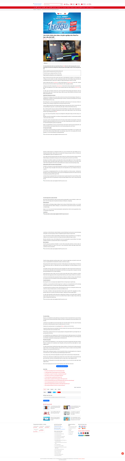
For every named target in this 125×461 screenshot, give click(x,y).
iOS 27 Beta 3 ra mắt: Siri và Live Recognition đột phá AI (54, 375)
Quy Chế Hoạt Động (58, 444)
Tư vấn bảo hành (47, 427)
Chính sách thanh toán (58, 450)
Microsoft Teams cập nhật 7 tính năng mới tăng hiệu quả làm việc (55, 418)
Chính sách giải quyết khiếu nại (59, 449)
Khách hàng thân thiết (58, 455)
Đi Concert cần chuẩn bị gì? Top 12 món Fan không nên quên (54, 370)
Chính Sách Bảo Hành (58, 435)
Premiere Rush (69, 82)
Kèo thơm (70, 429)
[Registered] (80, 435)
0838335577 (83, 458)
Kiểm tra (78, 4)
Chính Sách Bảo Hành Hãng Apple (60, 436)
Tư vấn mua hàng (36, 427)
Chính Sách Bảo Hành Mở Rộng (59, 437)
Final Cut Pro (77, 87)
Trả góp (70, 430)
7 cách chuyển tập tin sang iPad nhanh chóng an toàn (53, 377)
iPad (48, 389)
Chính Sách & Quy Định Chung (59, 433)
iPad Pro (52, 389)
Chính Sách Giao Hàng (58, 432)
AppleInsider (79, 387)
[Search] (61, 4)
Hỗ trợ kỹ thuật (42, 427)
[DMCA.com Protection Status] (86, 435)
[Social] (81, 433)
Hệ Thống (84, 4)
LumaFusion (56, 82)
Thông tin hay (39, 9)
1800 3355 (79, 458)
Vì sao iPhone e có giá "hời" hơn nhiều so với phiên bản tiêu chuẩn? (75, 413)
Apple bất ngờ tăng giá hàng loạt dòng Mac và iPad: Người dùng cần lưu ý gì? (57, 383)
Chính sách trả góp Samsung (59, 454)
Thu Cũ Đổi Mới (71, 431)
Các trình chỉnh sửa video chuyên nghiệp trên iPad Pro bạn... (50, 9)
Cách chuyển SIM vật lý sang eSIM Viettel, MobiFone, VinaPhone (75, 407)
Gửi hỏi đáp (47, 400)
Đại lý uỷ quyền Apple (58, 451)
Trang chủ (34, 9)
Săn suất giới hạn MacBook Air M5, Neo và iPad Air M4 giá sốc (55, 385)
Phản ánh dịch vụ (36, 430)
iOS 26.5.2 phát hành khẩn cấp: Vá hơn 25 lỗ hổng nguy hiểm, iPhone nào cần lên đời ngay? (59, 380)
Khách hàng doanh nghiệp (73, 426)
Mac (56, 111)
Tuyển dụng (42, 430)
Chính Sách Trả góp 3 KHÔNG (59, 445)
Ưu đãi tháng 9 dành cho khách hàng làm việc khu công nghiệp (55, 372)
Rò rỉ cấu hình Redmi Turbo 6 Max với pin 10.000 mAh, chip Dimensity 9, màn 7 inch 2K (76, 418)
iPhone (63, 326)
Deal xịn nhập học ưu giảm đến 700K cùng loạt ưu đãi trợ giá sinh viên (56, 378)
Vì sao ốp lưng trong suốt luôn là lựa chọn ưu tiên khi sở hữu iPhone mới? (55, 407)
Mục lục (46, 63)
